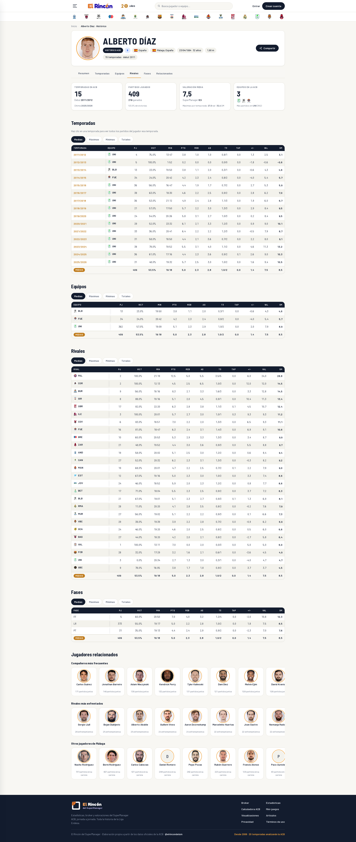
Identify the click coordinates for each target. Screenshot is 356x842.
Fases (147, 73)
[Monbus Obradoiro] (233, 17)
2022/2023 (80, 239)
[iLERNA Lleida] (184, 17)
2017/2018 (80, 200)
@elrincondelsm (173, 834)
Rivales (134, 73)
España (142, 50)
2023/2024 (80, 246)
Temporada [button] (80, 148)
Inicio (74, 26)
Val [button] (266, 148)
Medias (78, 139)
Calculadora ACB (250, 809)
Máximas (94, 139)
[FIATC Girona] (172, 17)
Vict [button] (153, 148)
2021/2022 (80, 231)
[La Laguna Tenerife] (135, 17)
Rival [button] (77, 369)
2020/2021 (80, 223)
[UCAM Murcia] (220, 17)
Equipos (119, 73)
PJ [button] (135, 148)
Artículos (271, 815)
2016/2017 (80, 192)
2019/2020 (80, 216)
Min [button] (170, 148)
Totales (125, 139)
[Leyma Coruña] (147, 17)
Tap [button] (238, 148)
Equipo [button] (111, 148)
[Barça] (159, 17)
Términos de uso (275, 821)
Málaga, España (165, 50)
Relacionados (164, 73)
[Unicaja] (257, 17)
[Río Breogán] (111, 17)
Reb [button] (197, 148)
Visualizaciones (250, 815)
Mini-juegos (272, 809)
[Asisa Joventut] (196, 17)
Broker (245, 802)
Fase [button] (76, 610)
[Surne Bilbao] (99, 17)
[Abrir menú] (75, 6)
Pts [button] (183, 148)
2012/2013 (80, 162)
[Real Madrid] (245, 17)
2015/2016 (80, 185)
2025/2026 (80, 262)
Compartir (269, 48)
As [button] (209, 148)
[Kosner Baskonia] (86, 17)
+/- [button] (252, 148)
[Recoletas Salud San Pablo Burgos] (123, 17)
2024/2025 (80, 254)
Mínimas (110, 139)
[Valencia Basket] (269, 17)
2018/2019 (80, 208)
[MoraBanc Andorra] (74, 17)
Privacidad (247, 821)
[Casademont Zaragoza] (281, 17)
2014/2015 (80, 177)
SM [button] (280, 148)
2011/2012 (80, 154)
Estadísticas (273, 802)
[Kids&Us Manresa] (208, 17)
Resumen (83, 73)
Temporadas (102, 73)
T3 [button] (226, 148)
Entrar (256, 6)
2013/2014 (80, 169)
